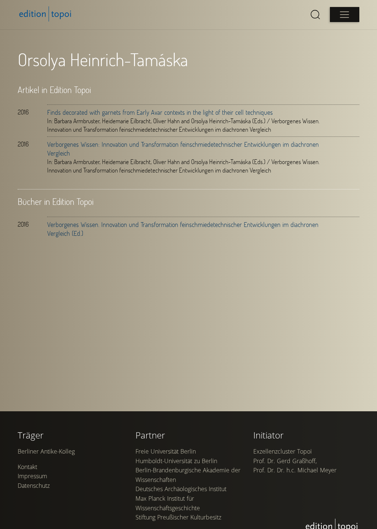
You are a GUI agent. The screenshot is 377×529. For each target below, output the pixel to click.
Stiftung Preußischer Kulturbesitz (178, 517)
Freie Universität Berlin (165, 451)
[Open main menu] (344, 14)
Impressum (32, 476)
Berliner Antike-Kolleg (46, 451)
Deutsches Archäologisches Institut (180, 489)
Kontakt (27, 467)
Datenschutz (34, 486)
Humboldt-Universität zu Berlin (176, 461)
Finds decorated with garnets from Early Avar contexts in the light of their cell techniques (160, 112)
